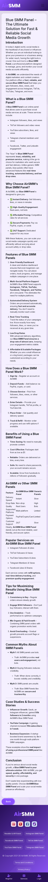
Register (9, 879)
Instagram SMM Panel (35, 833)
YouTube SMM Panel (13, 847)
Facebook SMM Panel (14, 840)
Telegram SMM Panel (35, 847)
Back (8, 801)
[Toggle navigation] (42, 5)
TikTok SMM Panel (35, 840)
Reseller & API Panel (13, 833)
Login (39, 879)
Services (24, 879)
